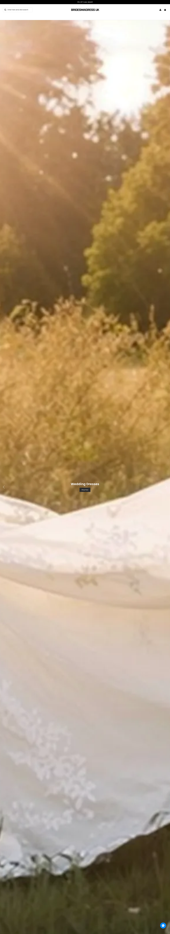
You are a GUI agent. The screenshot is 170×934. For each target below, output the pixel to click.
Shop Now (85, 490)
